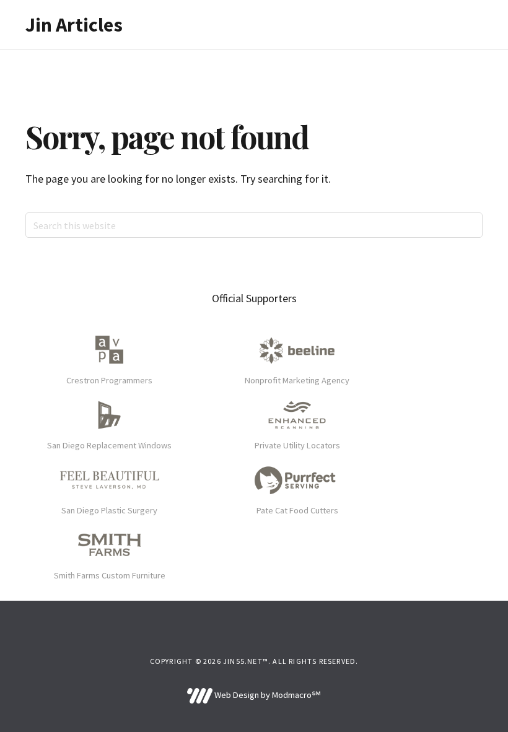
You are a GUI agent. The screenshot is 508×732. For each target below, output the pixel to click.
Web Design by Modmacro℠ (266, 694)
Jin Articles (74, 24)
